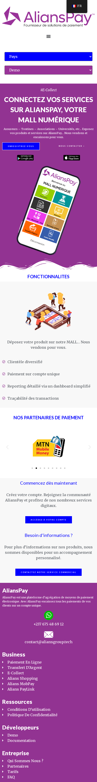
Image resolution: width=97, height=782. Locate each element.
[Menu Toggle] (48, 36)
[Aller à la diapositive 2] (36, 468)
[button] (7, 447)
